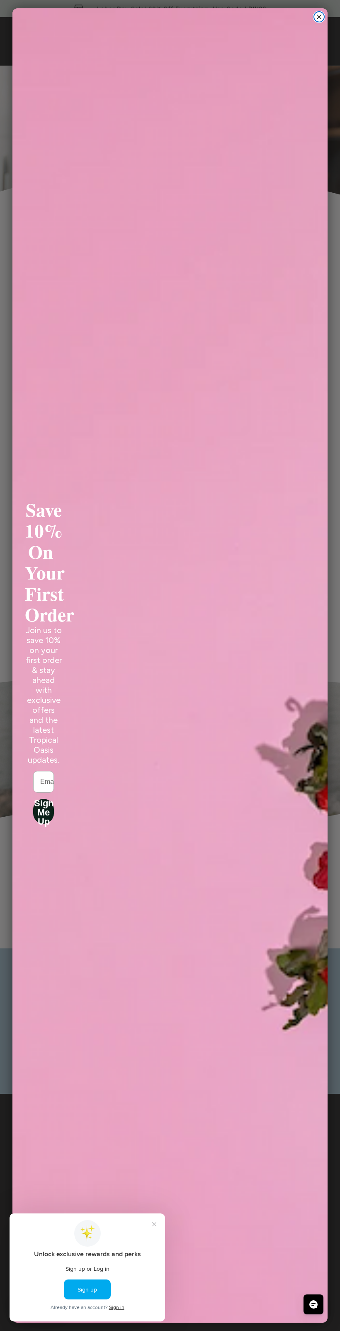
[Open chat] (313, 1304)
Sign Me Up (43, 811)
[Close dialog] (319, 17)
